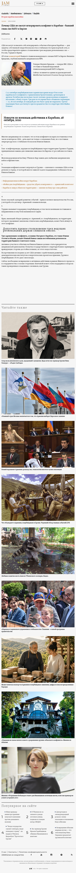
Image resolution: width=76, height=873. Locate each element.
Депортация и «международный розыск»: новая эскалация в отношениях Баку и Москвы (64, 817)
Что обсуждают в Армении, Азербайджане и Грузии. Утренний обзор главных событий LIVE (35, 523)
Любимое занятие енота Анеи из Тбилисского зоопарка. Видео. (24, 576)
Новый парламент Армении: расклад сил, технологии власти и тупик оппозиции (31, 470)
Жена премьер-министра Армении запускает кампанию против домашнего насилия (12, 817)
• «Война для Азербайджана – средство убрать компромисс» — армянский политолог (37, 184)
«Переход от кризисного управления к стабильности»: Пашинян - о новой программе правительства (33, 630)
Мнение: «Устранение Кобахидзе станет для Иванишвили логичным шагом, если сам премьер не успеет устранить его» (37, 797)
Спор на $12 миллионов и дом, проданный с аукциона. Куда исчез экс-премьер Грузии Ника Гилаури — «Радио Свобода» (35, 362)
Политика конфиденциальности (33, 852)
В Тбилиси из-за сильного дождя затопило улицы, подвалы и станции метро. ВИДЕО (37, 817)
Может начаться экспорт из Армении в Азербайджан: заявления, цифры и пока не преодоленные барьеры (37, 686)
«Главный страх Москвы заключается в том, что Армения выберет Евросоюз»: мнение (33, 416)
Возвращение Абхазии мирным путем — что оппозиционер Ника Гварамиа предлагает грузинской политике (64, 833)
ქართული (28, 13)
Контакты (12, 852)
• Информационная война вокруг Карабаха (19, 181)
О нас (3, 852)
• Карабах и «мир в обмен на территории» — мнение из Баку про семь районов (34, 188)
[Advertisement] (37, 285)
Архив (4, 21)
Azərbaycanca (16, 13)
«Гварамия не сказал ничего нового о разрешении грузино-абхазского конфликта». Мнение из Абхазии (36, 741)
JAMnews (5, 34)
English (36, 13)
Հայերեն (5, 13)
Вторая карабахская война (12, 17)
